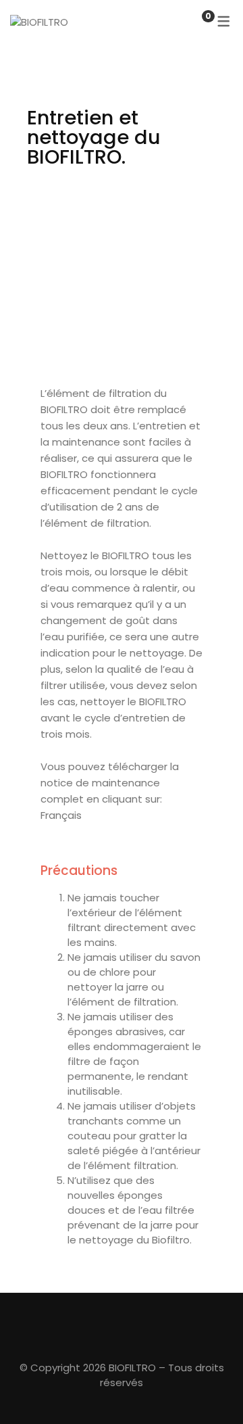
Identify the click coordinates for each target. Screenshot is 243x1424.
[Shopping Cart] (194, 22)
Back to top (212, 1389)
